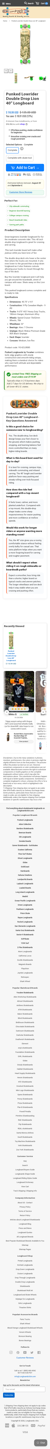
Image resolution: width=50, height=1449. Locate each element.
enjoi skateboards (25, 1048)
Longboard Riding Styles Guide (25, 1178)
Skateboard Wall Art (25, 1290)
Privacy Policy (25, 1207)
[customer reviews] (25, 109)
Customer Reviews (25, 1357)
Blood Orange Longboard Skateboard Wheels (25, 1328)
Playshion (25, 969)
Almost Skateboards (25, 1001)
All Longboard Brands (25, 1237)
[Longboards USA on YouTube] (25, 1353)
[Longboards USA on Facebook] (39, 1353)
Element (25, 1044)
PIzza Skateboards (25, 1103)
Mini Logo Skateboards (25, 1090)
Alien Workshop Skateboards (25, 997)
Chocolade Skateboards (25, 1027)
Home (5, 21)
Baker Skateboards (25, 1014)
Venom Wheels (25, 1332)
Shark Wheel (25, 981)
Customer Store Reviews (20, 192)
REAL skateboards (25, 1129)
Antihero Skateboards (25, 1005)
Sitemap (25, 1245)
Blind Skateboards (25, 1018)
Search (25, 1165)
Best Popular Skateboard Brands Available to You (25, 1241)
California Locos (25, 956)
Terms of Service (25, 1211)
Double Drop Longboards (25, 1282)
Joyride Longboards (25, 973)
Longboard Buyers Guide (25, 1170)
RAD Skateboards (25, 1120)
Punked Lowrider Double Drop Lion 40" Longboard (11, 655)
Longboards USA (31, 1421)
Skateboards (25, 1286)
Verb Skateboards (25, 1145)
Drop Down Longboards (25, 1269)
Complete (12, 150)
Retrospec (25, 977)
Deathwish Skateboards (25, 1039)
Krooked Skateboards (25, 1086)
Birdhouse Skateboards (25, 1022)
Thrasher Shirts (25, 1307)
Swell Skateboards (25, 1137)
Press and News (25, 1228)
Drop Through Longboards (25, 1278)
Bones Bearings (25, 1340)
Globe (25, 1061)
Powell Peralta (25, 1111)
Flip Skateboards (25, 1124)
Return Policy (25, 1215)
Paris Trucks (25, 1319)
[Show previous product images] (6, 71)
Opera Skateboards (25, 1095)
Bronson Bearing (25, 1336)
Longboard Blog (25, 1224)
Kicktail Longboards (25, 1265)
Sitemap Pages (25, 1249)
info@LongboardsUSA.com (25, 1376)
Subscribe (8, 1395)
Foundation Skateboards (25, 1052)
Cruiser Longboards (25, 1274)
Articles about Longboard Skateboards (25, 1220)
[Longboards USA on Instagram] (10, 1353)
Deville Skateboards (25, 960)
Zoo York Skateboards (25, 1150)
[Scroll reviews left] (6, 712)
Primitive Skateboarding (25, 1116)
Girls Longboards (25, 1303)
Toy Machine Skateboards (25, 1141)
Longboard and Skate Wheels (25, 1295)
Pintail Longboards (25, 1261)
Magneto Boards (25, 964)
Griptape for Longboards (25, 1299)
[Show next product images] (11, 71)
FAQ (25, 1161)
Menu (8, 4)
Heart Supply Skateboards (25, 1073)
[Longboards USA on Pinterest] (17, 1353)
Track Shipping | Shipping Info (25, 1191)
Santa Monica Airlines (25, 1133)
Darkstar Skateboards (25, 1035)
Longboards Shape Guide (25, 1174)
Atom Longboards (25, 951)
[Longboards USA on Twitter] (31, 1353)
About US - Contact (25, 1203)
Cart (44, 3)
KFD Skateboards (25, 1082)
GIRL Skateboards (25, 1056)
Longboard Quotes (25, 1232)
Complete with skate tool (20, 158)
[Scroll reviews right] (43, 712)
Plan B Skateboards (25, 1107)
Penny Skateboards (25, 1099)
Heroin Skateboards (25, 1078)
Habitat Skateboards (25, 1069)
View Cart (25, 1187)
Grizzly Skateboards (25, 1065)
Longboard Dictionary (25, 1182)
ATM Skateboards (25, 1010)
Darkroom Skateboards (25, 1031)
